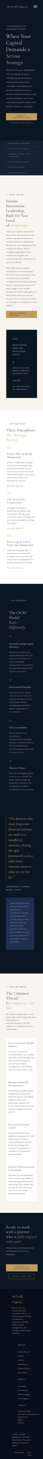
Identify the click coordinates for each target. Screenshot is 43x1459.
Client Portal (23, 1417)
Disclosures (19, 1452)
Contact (21, 1423)
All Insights (22, 1386)
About (20, 1420)
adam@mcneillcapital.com (28, 1414)
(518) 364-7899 (24, 1411)
